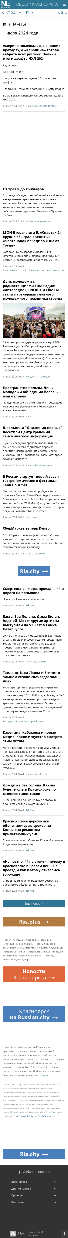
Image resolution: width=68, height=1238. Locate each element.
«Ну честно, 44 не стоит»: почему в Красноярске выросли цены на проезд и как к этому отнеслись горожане (34, 868)
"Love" (17, 1116)
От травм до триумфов (23, 189)
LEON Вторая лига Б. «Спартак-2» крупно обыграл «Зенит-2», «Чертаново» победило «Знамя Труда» (32, 238)
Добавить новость (36, 1172)
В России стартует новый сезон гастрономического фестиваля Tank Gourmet (31, 480)
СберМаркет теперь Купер (26, 528)
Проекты (17, 1195)
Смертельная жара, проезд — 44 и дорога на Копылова (33, 590)
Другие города (21, 1188)
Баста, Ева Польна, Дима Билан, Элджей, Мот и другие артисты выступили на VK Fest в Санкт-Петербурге (31, 623)
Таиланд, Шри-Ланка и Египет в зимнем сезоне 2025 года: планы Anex (32, 676)
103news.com (16, 1112)
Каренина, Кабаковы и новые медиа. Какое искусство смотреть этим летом (33, 736)
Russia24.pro (44, 1116)
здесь (45, 1074)
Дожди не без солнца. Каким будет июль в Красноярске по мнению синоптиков (29, 789)
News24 (24, 1116)
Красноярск (19, 1182)
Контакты (17, 1202)
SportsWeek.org (53, 1112)
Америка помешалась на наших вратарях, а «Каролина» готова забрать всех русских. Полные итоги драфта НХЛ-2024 (31, 52)
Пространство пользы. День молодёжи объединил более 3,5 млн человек (31, 391)
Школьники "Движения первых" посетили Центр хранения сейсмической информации (32, 431)
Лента (17, 24)
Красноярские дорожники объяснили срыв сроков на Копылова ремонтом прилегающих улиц (27, 827)
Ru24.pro (33, 1116)
